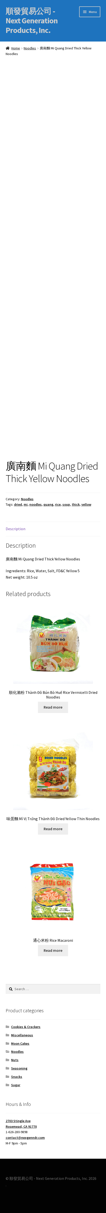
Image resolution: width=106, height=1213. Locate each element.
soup (66, 504)
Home (15, 48)
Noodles (30, 48)
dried (18, 504)
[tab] (53, 529)
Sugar (15, 1085)
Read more (53, 707)
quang (48, 504)
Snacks (16, 1076)
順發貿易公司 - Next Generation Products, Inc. (32, 20)
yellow (86, 504)
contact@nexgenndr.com (25, 1137)
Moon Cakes (20, 1043)
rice (58, 504)
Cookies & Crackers (25, 1027)
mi (26, 504)
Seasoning (19, 1068)
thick (76, 504)
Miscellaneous (22, 1035)
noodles (35, 504)
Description (15, 528)
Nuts (14, 1060)
